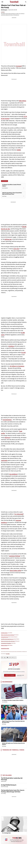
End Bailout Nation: (4, 632)
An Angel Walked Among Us (8, 785)
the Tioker (8, 653)
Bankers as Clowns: (4, 645)
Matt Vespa (4, 724)
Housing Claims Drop (4, 636)
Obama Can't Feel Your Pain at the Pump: (8, 641)
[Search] (25, 1)
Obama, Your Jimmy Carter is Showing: (7, 634)
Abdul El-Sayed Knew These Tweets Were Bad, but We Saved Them (13, 721)
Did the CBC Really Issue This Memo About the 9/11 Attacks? (13, 744)
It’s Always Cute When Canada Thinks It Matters (12, 700)
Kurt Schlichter (4, 702)
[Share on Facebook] (7, 658)
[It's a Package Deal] (14, 824)
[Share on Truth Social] (5, 658)
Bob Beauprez (4, 10)
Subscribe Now (20, 675)
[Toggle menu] (2, 2)
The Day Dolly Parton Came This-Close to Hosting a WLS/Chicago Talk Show (12, 791)
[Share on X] (2, 658)
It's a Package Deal (6, 833)
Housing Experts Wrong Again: (6, 643)
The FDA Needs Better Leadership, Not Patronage (11, 779)
